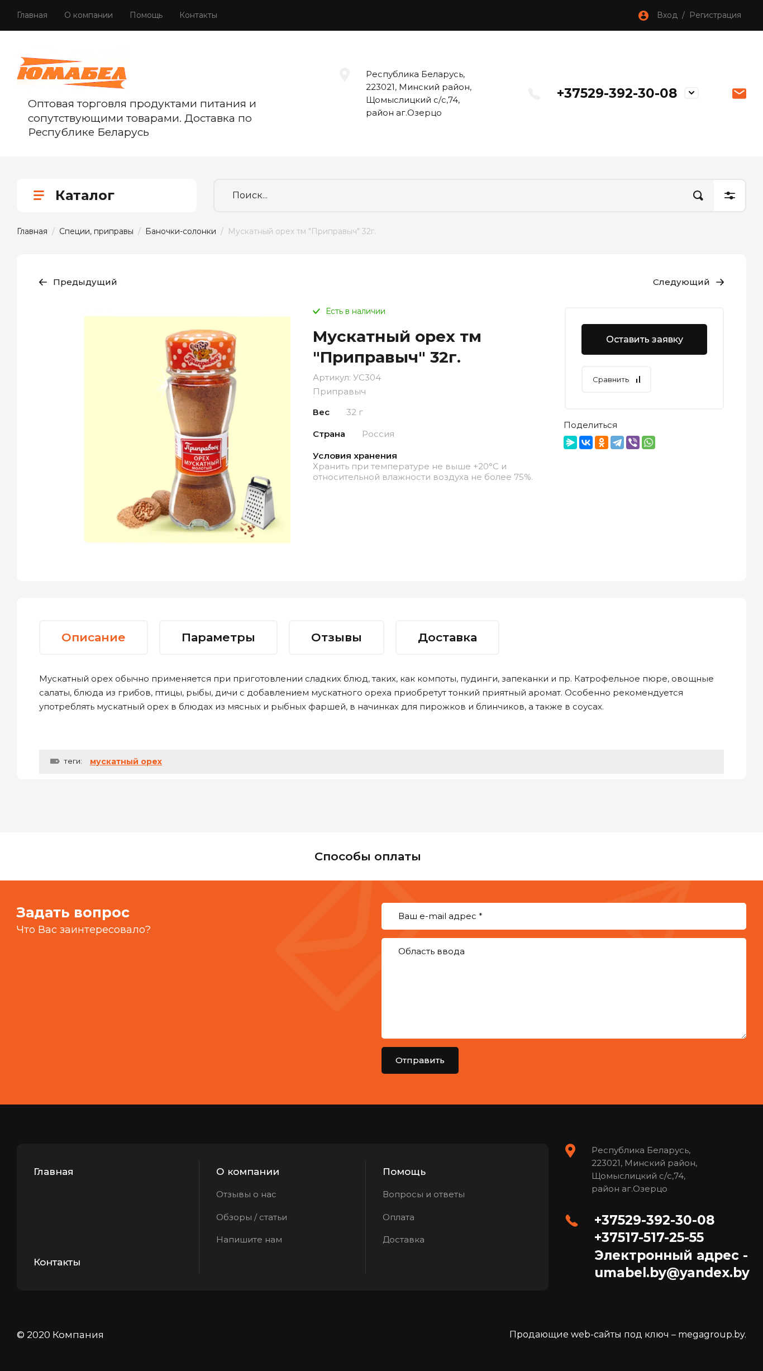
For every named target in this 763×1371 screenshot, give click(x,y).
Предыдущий (85, 282)
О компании (88, 15)
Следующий (681, 282)
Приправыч (339, 391)
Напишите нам (249, 1239)
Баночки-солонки (180, 231)
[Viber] (633, 442)
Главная (32, 15)
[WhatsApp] (648, 442)
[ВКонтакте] (586, 442)
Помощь (146, 15)
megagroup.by (711, 1334)
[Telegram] (617, 442)
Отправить (420, 1060)
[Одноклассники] (601, 442)
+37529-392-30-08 (617, 93)
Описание (93, 637)
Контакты (198, 15)
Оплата (398, 1217)
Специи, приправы (96, 231)
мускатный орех (126, 761)
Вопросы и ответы (424, 1194)
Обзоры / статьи (251, 1217)
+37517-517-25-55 (649, 1237)
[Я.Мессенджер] (570, 442)
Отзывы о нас (246, 1194)
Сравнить (611, 379)
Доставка (447, 637)
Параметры (218, 637)
